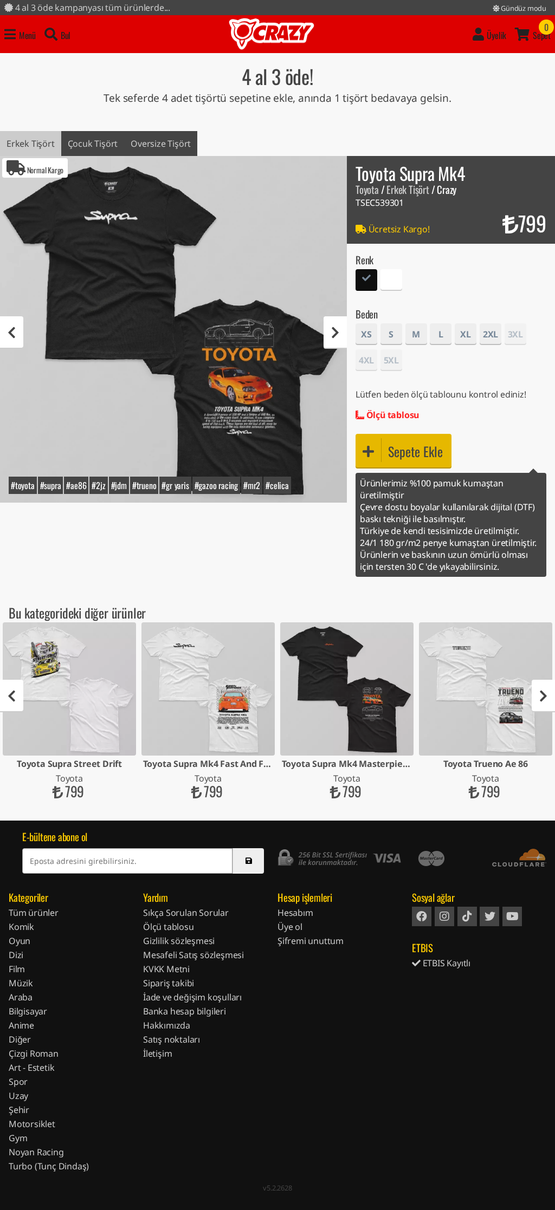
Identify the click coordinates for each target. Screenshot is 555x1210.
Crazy (271, 34)
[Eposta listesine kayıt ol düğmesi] (248, 861)
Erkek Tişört (31, 143)
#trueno (144, 485)
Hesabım (295, 913)
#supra (50, 485)
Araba (21, 997)
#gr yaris (175, 485)
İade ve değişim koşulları (192, 997)
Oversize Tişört (161, 143)
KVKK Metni (166, 969)
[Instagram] (444, 916)
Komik (21, 927)
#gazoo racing (216, 485)
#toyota (23, 485)
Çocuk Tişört (93, 143)
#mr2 (251, 485)
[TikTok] (467, 916)
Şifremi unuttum (311, 941)
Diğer (20, 1039)
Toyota (367, 189)
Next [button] (335, 332)
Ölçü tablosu (391, 415)
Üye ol (290, 927)
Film (17, 969)
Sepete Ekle (415, 451)
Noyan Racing (36, 1152)
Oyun (19, 941)
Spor (18, 1082)
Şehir (19, 1110)
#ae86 (76, 485)
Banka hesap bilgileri (184, 1011)
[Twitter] (489, 916)
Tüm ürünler (34, 913)
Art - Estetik (31, 1068)
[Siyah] (366, 281)
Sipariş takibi (168, 983)
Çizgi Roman (34, 1053)
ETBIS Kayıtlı (445, 963)
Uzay (18, 1096)
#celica (277, 485)
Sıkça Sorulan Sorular (186, 913)
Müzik (21, 983)
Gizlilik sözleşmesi (179, 941)
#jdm (119, 485)
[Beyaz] (391, 281)
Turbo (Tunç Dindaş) (49, 1166)
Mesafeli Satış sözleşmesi (193, 955)
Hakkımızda (166, 1025)
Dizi (16, 955)
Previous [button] (11, 332)
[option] (173, 329)
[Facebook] (421, 916)
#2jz (98, 485)
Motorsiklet (32, 1124)
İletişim (157, 1053)
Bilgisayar (28, 1011)
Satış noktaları (171, 1039)
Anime (21, 1025)
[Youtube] (512, 916)
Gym (18, 1138)
